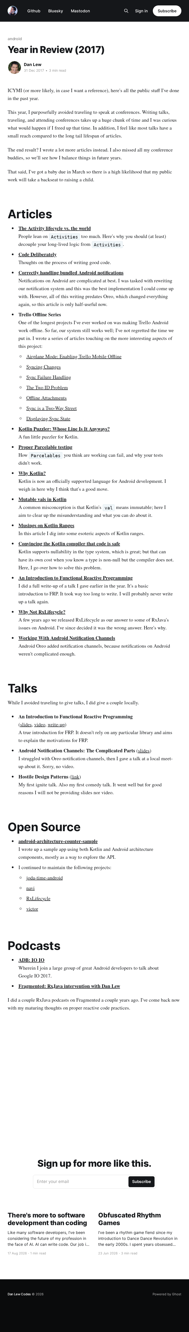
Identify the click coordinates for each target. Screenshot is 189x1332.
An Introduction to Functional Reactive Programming (75, 577)
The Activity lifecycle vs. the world (54, 228)
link (75, 776)
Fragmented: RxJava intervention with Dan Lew (69, 986)
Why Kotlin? (32, 473)
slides (26, 724)
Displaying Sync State (48, 418)
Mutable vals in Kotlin (42, 499)
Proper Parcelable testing (45, 447)
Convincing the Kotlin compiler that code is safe (69, 543)
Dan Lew (32, 64)
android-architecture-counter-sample (58, 841)
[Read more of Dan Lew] (14, 67)
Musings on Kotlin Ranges (46, 525)
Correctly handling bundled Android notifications (71, 272)
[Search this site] (126, 11)
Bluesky (55, 10)
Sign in (141, 10)
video (39, 724)
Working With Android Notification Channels (66, 637)
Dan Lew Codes (19, 1294)
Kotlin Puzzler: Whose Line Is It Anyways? (64, 428)
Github (33, 10)
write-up (56, 724)
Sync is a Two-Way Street (51, 408)
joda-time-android (44, 877)
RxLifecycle (38, 898)
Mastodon (80, 10)
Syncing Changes (43, 366)
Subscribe (167, 10)
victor (32, 908)
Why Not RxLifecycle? (41, 611)
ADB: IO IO (31, 959)
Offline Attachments (46, 397)
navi (30, 888)
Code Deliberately (37, 254)
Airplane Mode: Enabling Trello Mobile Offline (74, 356)
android (15, 38)
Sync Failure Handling (48, 377)
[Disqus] (94, 1080)
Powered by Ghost (167, 1294)
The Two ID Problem (47, 387)
